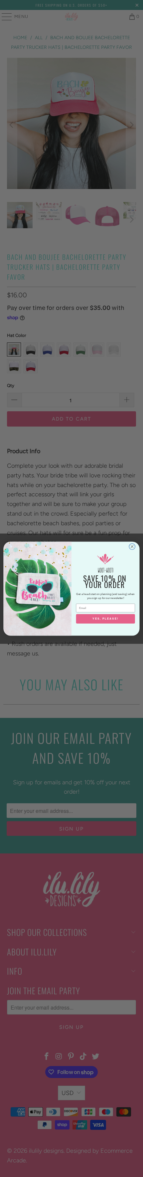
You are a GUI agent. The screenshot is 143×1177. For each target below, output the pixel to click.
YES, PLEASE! (105, 618)
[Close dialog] (132, 546)
